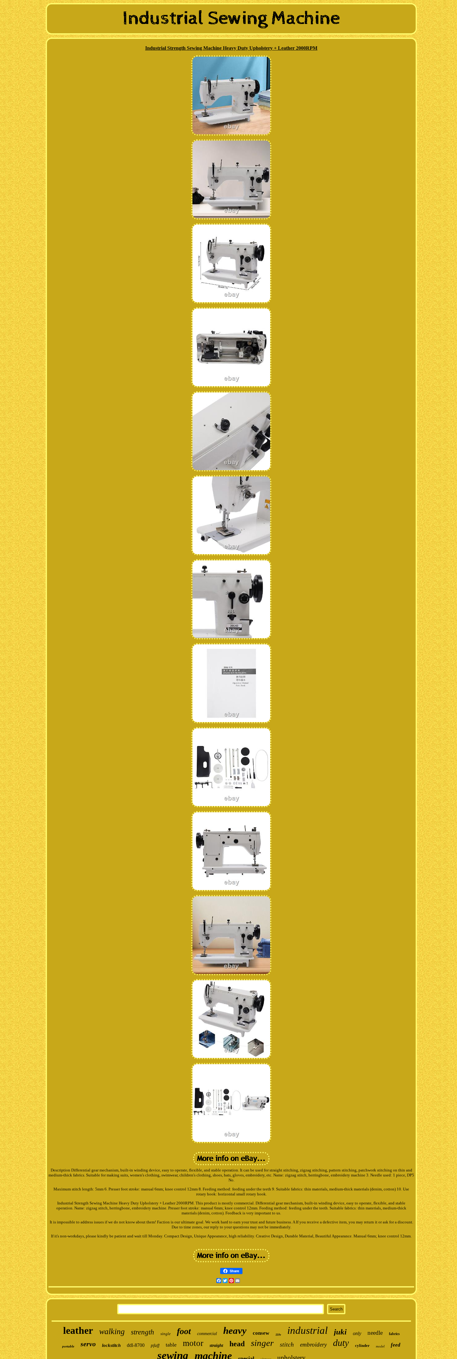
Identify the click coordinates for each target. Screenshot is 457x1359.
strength (142, 1332)
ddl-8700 (136, 1345)
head (237, 1344)
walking (112, 1331)
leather (78, 1330)
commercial (207, 1333)
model (380, 1346)
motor (193, 1343)
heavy (235, 1330)
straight (216, 1345)
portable (68, 1346)
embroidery (313, 1344)
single (165, 1333)
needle (375, 1332)
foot (184, 1331)
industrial (307, 1330)
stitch (287, 1344)
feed (395, 1345)
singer (262, 1343)
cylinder (362, 1345)
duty (341, 1343)
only (357, 1333)
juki (340, 1332)
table (171, 1345)
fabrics (394, 1334)
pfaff (155, 1345)
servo (88, 1344)
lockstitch (111, 1345)
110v (278, 1334)
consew (261, 1333)
